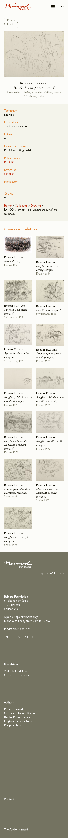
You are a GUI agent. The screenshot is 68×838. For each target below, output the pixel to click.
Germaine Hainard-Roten (19, 713)
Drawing (36, 205)
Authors (9, 702)
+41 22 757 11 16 (19, 637)
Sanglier (9, 174)
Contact (9, 799)
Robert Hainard (13, 709)
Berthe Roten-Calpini (17, 717)
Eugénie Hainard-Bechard (19, 721)
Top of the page (54, 573)
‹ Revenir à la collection (12, 22)
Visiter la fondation (15, 671)
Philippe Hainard (14, 725)
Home (8, 205)
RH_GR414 (11, 162)
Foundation (11, 664)
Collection (21, 205)
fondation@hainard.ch (17, 629)
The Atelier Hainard (16, 829)
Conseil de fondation (17, 675)
